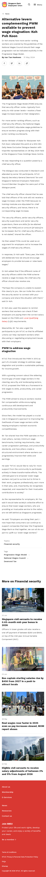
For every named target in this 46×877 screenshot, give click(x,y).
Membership (7, 792)
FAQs (4, 861)
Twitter (12, 63)
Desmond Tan (10, 561)
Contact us (7, 816)
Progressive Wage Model (15, 555)
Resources (6, 811)
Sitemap (5, 866)
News (7, 14)
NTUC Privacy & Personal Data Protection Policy (20, 857)
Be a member (8, 839)
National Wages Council (15, 558)
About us (6, 787)
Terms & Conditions (9, 852)
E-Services (7, 797)
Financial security (12, 544)
